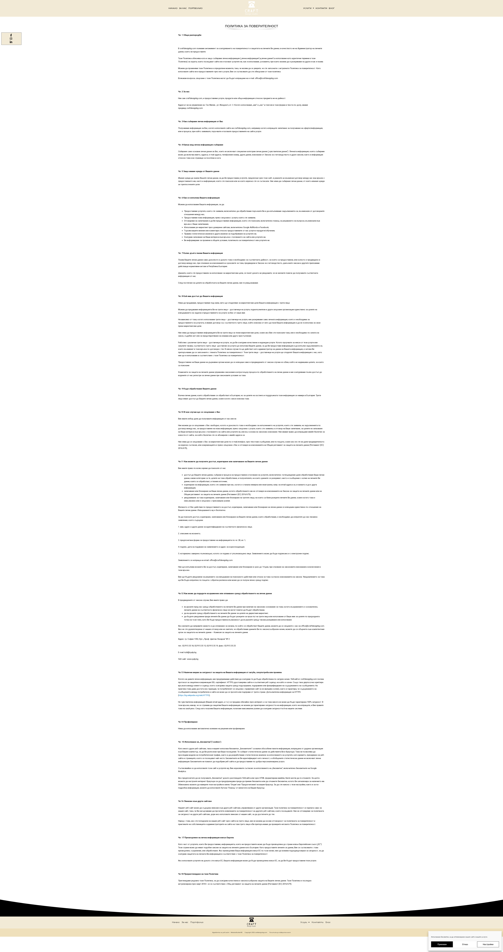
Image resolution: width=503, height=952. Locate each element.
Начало (172, 8)
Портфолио (195, 8)
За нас (183, 8)
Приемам (442, 944)
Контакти (321, 8)
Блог (332, 8)
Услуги (307, 8)
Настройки (488, 944)
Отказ (465, 944)
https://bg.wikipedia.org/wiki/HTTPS (194, 695)
